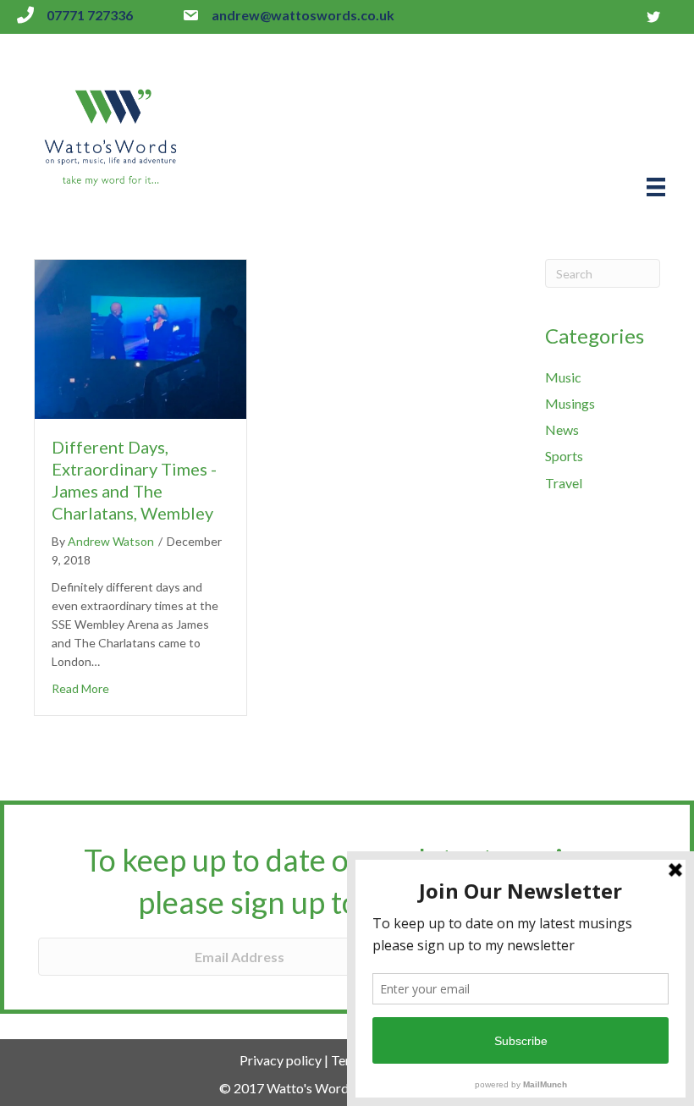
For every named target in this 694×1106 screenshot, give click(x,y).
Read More (80, 688)
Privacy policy (281, 1060)
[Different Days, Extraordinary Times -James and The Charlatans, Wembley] (140, 337)
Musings (570, 403)
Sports (564, 456)
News (562, 429)
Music (563, 377)
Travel (563, 483)
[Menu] (656, 186)
